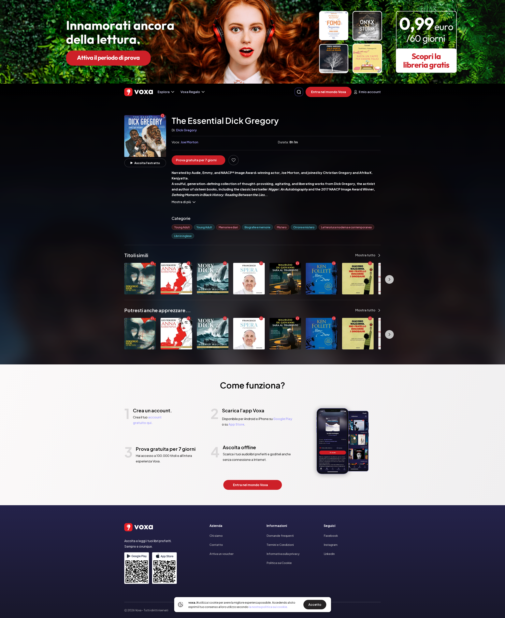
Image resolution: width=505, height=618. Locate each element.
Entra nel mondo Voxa (328, 92)
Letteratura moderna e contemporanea (346, 227)
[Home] (138, 92)
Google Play (282, 419)
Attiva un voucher (221, 553)
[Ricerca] (299, 92)
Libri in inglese (183, 236)
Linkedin (329, 553)
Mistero (282, 227)
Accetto (314, 604)
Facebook (331, 535)
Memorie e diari (228, 227)
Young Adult (182, 227)
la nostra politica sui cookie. (268, 607)
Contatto (216, 544)
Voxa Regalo (190, 92)
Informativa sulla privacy (283, 553)
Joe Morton (189, 142)
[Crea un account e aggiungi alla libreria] (233, 160)
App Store (236, 424)
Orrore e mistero (303, 227)
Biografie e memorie (257, 227)
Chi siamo (216, 535)
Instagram (331, 544)
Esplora (164, 92)
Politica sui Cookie (279, 563)
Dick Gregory (186, 130)
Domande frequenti (280, 535)
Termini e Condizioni (280, 544)
